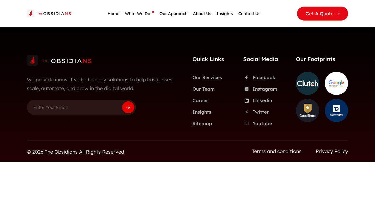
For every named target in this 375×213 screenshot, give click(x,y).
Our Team (203, 89)
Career (200, 100)
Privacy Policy (332, 151)
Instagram (265, 89)
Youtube (262, 123)
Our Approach (173, 13)
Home (113, 13)
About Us (202, 13)
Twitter (261, 112)
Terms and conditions (276, 151)
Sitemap (202, 123)
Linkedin (262, 100)
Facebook (264, 77)
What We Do (137, 13)
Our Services (207, 77)
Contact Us (249, 13)
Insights (225, 13)
